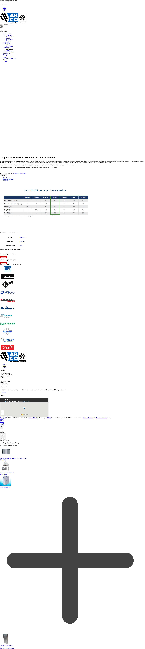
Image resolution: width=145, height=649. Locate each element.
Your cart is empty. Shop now (7, 648)
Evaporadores (9, 39)
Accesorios (8, 40)
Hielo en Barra (6, 43)
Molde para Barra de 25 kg (6, 645)
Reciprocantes (9, 49)
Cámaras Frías (6, 53)
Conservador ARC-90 (5, 487)
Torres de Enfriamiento (8, 51)
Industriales (8, 38)
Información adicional (8, 179)
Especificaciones (7, 177)
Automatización (10, 55)
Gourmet (22, 241)
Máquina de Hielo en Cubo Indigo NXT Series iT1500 (13, 458)
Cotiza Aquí (3, 392)
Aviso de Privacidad (33, 418)
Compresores (6, 47)
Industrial (8, 45)
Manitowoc (22, 237)
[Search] (1, 26)
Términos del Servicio (101, 418)
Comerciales (9, 35)
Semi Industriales (10, 36)
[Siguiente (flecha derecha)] (2, 431)
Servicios (5, 54)
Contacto (5, 61)
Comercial (23, 173)
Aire (21, 245)
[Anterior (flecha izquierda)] (0, 431)
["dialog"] (72, 540)
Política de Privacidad (88, 418)
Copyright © (3, 418)
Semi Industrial (9, 46)
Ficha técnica (6, 180)
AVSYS (49, 418)
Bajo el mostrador (16, 173)
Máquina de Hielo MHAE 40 (7, 472)
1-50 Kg (22, 249)
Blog (4, 60)
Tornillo (8, 50)
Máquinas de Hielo (7, 34)
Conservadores (6, 42)
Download (3, 257)
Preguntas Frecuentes (11, 58)
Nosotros (5, 57)
